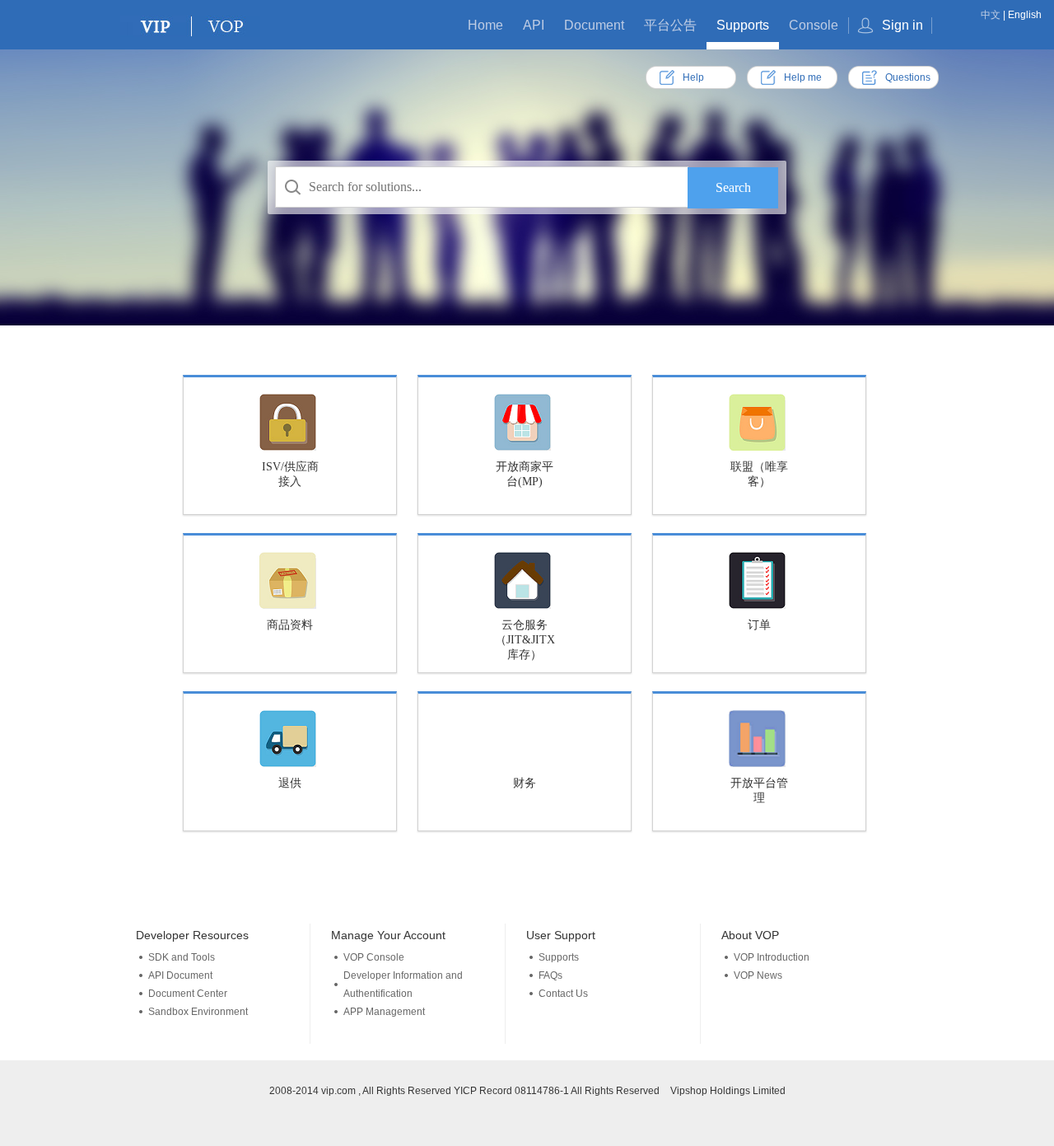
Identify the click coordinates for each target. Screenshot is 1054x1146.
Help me (803, 77)
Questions (907, 77)
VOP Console (373, 957)
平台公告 (670, 25)
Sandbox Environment (198, 1011)
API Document (180, 975)
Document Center (187, 993)
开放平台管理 (759, 790)
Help (693, 77)
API (533, 25)
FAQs (550, 975)
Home (485, 25)
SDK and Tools (181, 957)
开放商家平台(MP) (524, 474)
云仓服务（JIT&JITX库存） (525, 640)
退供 (289, 783)
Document (594, 25)
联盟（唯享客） (759, 474)
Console (813, 25)
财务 (524, 783)
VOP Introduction (771, 957)
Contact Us (563, 993)
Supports (742, 25)
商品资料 (290, 625)
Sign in (902, 25)
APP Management (384, 1011)
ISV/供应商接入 (290, 474)
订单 (759, 625)
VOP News (758, 975)
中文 (990, 15)
